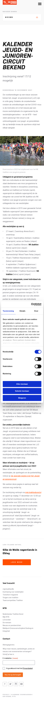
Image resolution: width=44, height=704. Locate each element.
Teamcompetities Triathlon (13, 600)
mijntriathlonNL (8, 589)
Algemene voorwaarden (21, 694)
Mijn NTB (6, 617)
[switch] (38, 359)
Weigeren (22, 398)
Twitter (10, 684)
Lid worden (7, 620)
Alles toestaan (22, 384)
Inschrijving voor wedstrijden (13, 592)
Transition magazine (10, 595)
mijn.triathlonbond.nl (33, 492)
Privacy (6, 694)
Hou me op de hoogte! (13, 675)
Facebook (5, 684)
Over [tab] (36, 311)
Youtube (21, 684)
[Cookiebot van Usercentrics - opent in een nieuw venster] (31, 304)
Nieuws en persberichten (12, 625)
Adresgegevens (8, 645)
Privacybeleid (28, 668)
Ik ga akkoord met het (19, 668)
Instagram (16, 684)
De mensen (7, 623)
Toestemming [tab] (8, 311)
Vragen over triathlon (10, 597)
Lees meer (17, 562)
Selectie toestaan (22, 391)
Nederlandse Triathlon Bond (13, 614)
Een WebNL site (9, 696)
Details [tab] (22, 311)
